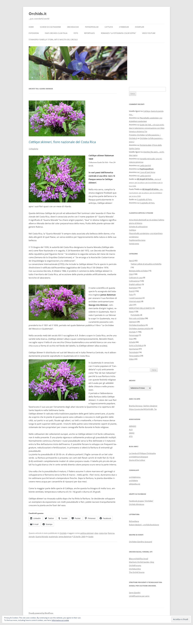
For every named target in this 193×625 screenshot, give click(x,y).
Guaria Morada (41, 536)
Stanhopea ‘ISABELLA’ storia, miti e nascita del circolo (53, 39)
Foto (76, 33)
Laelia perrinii (145, 165)
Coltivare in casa (136, 277)
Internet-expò (135, 301)
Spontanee (133, 349)
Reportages (89, 33)
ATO (131, 436)
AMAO (131, 433)
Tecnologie (133, 352)
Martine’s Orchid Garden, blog (141, 562)
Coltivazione (134, 281)
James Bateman (65, 536)
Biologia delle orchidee (138, 270)
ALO (131, 429)
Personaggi (133, 335)
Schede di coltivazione (50, 27)
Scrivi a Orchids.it (136, 345)
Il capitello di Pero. (144, 199)
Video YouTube (148, 33)
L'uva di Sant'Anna (147, 172)
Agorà (131, 260)
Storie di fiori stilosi (137, 460)
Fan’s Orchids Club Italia (56, 33)
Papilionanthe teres (137, 240)
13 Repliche (33, 148)
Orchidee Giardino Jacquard (140, 541)
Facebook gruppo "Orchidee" (141, 501)
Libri (131, 304)
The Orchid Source (136, 572)
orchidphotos (134, 477)
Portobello (135, 315)
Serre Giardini (134, 592)
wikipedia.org (134, 484)
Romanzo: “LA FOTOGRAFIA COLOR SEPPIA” (118, 33)
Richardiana (134, 521)
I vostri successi (135, 298)
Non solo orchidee (136, 318)
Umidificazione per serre (139, 596)
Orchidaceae (73, 27)
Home (31, 27)
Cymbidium (124, 27)
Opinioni (132, 321)
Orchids (63, 533)
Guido (90, 536)
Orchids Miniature (136, 504)
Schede (132, 342)
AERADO (132, 426)
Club (131, 274)
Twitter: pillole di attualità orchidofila (146, 264)
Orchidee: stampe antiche (139, 328)
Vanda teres (134, 243)
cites (96, 533)
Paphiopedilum (91, 27)
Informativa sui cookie (60, 620)
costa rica (103, 533)
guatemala (53, 536)
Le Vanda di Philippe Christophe (142, 453)
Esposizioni (34, 33)
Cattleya (109, 27)
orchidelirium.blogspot (138, 456)
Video (131, 359)
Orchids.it (37, 13)
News (131, 311)
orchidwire (133, 480)
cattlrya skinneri (87, 533)
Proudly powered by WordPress (41, 613)
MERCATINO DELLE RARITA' (140, 308)
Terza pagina (134, 355)
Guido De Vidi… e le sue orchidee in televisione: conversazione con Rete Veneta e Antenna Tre (146, 128)
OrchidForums (135, 565)
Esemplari (139, 27)
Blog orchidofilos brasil (138, 558)
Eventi (131, 291)
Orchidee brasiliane (137, 325)
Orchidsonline (135, 569)
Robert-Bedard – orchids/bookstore (144, 524)
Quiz (131, 338)
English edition (135, 284)
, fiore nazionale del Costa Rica (62, 142)
